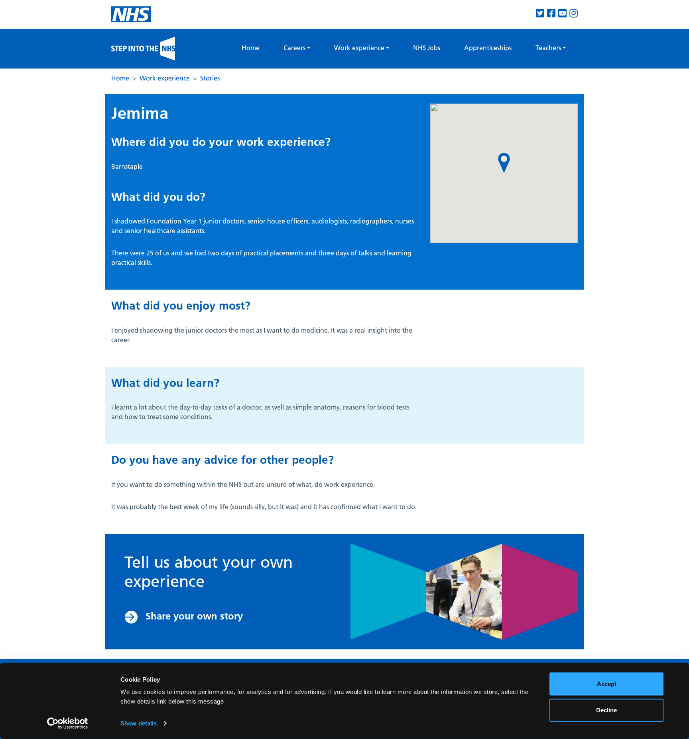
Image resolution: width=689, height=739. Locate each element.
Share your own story (194, 616)
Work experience (165, 78)
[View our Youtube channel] (562, 13)
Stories (210, 78)
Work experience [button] (359, 48)
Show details (138, 723)
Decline (606, 709)
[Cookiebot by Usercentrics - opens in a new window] (67, 723)
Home (251, 48)
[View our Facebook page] (551, 13)
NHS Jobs (426, 48)
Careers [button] (294, 48)
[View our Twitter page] (540, 13)
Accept (606, 683)
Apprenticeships (488, 48)
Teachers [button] (548, 48)
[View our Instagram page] (573, 13)
